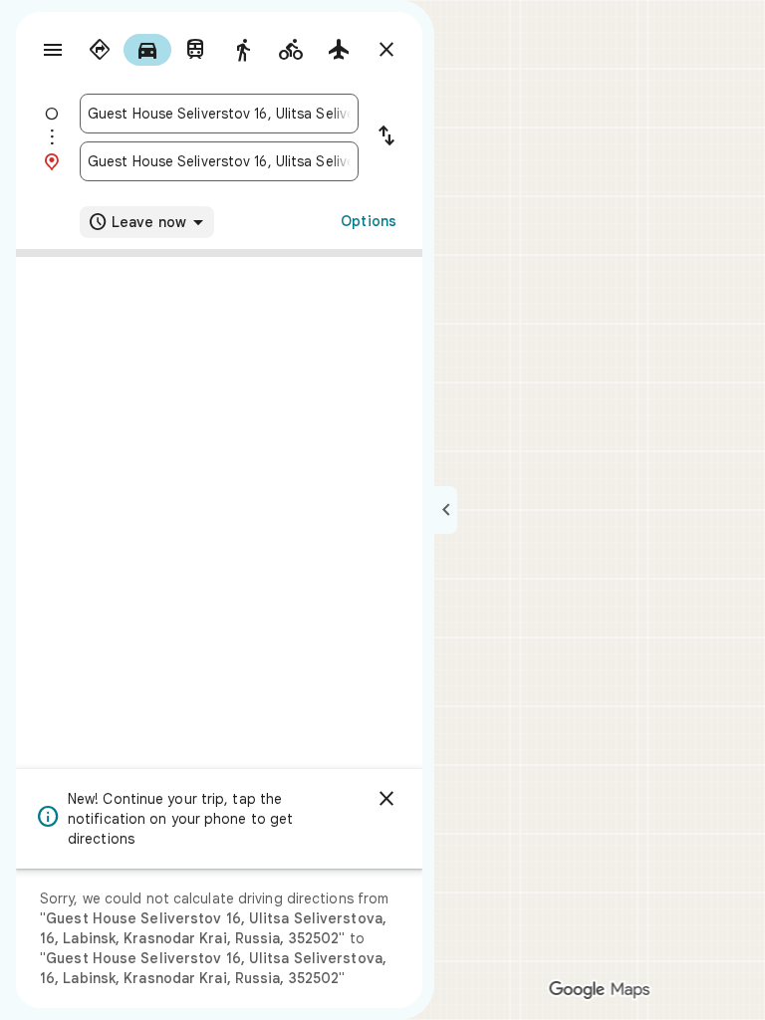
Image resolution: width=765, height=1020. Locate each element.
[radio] (100, 50)
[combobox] (219, 113)
